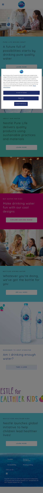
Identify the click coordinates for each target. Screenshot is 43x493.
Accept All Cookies (21, 92)
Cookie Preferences (20, 103)
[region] (21, 89)
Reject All (21, 98)
